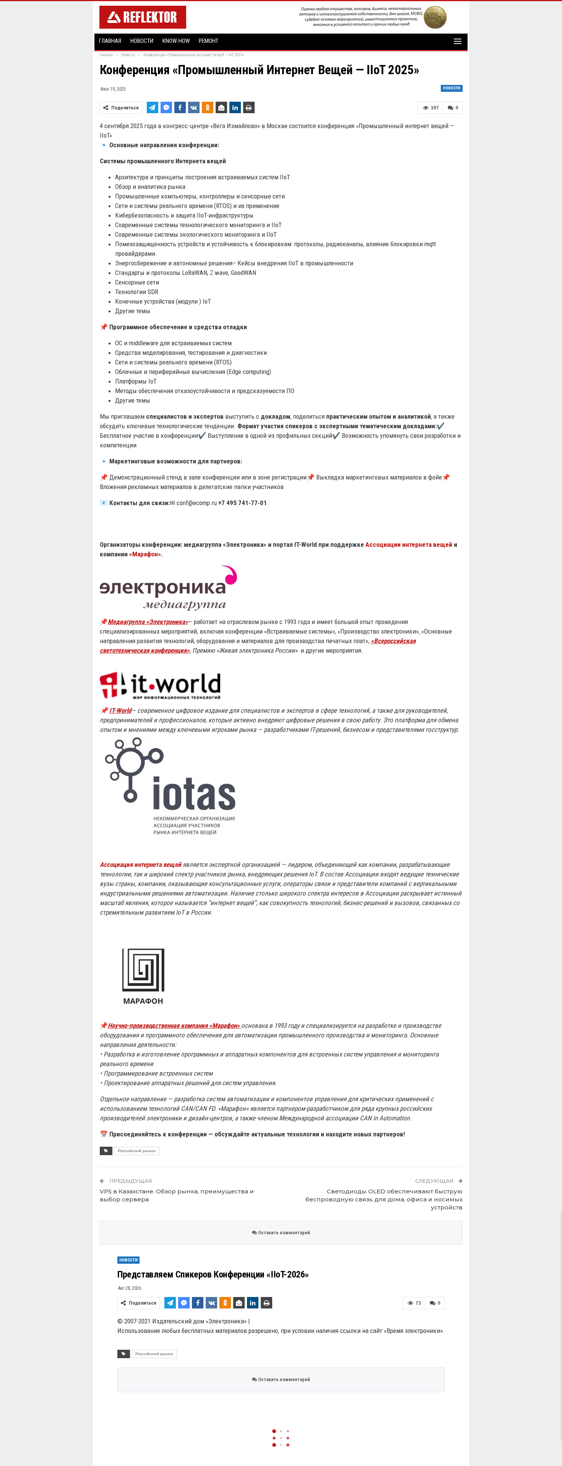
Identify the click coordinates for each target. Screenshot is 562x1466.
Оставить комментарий (283, 1232)
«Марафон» (144, 554)
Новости (141, 40)
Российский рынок (137, 1150)
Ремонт (208, 40)
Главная (110, 40)
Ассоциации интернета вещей (408, 544)
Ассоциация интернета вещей (140, 864)
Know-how (176, 40)
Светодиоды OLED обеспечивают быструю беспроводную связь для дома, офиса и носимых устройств (384, 1199)
